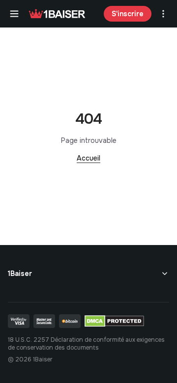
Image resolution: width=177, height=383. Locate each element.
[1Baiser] (57, 14)
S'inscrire (128, 13)
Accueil (88, 158)
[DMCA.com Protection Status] (114, 321)
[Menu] (14, 13)
